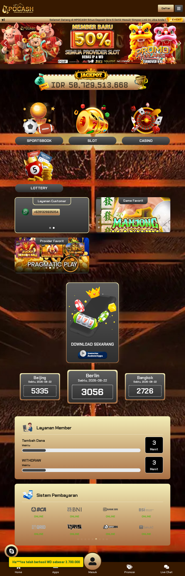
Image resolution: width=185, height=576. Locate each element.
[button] (180, 43)
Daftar (166, 8)
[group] (133, 214)
